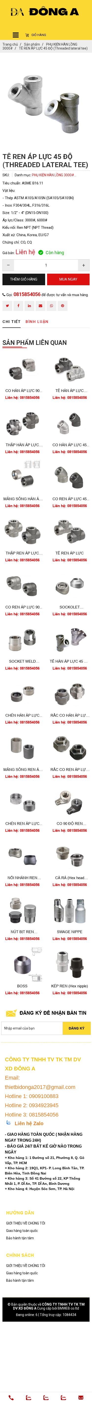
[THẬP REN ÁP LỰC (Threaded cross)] (22, 532)
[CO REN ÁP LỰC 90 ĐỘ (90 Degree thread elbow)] (22, 586)
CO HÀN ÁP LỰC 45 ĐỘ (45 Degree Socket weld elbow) (69, 445)
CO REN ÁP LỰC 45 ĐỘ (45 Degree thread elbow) (69, 499)
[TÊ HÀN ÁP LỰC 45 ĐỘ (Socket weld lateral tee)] (70, 640)
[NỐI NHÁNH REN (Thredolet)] (22, 856)
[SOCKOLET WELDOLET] (70, 586)
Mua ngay (22, 399)
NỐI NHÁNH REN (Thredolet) (22, 878)
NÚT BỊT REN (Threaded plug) (22, 932)
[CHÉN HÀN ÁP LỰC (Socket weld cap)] (22, 694)
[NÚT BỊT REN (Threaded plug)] (22, 911)
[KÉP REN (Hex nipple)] (70, 965)
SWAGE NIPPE (69, 932)
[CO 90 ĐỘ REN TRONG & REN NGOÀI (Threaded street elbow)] (70, 802)
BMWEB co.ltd (68, 1308)
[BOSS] (22, 965)
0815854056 (26, 294)
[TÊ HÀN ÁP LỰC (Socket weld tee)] (70, 370)
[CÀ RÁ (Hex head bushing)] (70, 856)
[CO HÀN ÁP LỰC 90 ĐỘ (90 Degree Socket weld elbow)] (22, 370)
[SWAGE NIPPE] (70, 911)
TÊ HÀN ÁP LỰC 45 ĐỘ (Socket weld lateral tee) (70, 661)
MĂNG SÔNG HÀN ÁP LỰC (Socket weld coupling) (22, 499)
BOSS (22, 986)
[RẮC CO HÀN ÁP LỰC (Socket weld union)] (70, 694)
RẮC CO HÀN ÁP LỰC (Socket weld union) (70, 715)
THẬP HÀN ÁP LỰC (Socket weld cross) (22, 445)
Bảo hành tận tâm (20, 1238)
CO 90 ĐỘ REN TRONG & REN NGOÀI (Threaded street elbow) (69, 823)
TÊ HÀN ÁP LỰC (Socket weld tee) (69, 391)
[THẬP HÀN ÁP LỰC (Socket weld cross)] (22, 424)
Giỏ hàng (38, 35)
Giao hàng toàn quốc (22, 1231)
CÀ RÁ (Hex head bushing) (69, 878)
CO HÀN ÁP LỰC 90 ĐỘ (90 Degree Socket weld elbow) (22, 391)
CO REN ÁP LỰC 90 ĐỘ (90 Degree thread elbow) (22, 607)
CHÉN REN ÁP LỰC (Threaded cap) (22, 823)
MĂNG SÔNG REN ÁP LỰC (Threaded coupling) (22, 769)
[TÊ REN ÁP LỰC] (70, 532)
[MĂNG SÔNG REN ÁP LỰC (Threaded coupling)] (22, 748)
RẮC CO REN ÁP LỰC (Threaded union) (70, 769)
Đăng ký (76, 1028)
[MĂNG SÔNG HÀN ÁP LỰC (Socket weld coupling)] (22, 478)
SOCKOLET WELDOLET (70, 607)
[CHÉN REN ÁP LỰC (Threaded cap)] (22, 802)
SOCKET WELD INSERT (22, 661)
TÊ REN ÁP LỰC (69, 553)
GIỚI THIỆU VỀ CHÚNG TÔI (25, 1223)
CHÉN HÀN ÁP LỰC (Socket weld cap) (22, 715)
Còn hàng (55, 252)
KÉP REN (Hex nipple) (69, 986)
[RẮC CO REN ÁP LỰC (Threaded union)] (70, 748)
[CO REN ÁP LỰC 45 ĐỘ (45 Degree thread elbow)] (70, 478)
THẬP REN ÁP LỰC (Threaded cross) (22, 553)
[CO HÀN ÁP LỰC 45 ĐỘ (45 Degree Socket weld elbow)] (70, 424)
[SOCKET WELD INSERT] (22, 640)
